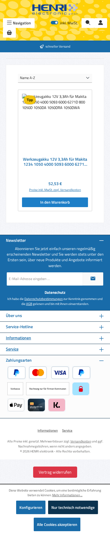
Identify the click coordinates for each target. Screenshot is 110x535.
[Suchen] (88, 23)
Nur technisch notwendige (73, 507)
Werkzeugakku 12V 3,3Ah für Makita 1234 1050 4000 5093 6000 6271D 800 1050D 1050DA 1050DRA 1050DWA (55, 162)
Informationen (18, 338)
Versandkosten (80, 441)
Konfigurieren (30, 507)
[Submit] (93, 279)
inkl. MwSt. (64, 23)
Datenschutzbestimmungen (43, 298)
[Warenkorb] (9, 33)
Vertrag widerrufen (55, 472)
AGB (29, 303)
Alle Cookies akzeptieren (57, 524)
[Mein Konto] (100, 23)
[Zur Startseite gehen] (55, 9)
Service (12, 349)
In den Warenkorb (55, 202)
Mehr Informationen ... (67, 495)
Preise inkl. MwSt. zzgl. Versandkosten (55, 189)
